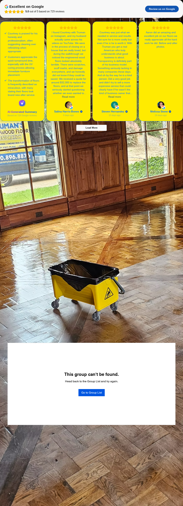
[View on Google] (68, 105)
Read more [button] (68, 96)
